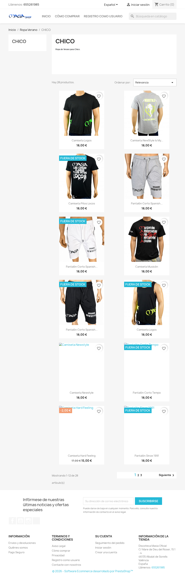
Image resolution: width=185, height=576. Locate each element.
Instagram (28, 520)
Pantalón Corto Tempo (147, 392)
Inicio (46, 16)
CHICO (19, 41)
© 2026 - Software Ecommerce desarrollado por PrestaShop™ (92, 571)
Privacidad (58, 555)
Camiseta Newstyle (82, 392)
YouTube (20, 520)
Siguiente (167, 475)
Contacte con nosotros (66, 564)
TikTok (36, 520)
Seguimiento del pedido (109, 543)
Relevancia (155, 82)
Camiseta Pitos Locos (81, 203)
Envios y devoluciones (22, 543)
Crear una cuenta (106, 552)
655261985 (31, 5)
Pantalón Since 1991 (147, 455)
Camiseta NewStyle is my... (146, 140)
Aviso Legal (58, 546)
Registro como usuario (103, 16)
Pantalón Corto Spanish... (147, 203)
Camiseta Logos (82, 140)
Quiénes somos (18, 547)
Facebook (12, 520)
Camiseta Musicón (146, 266)
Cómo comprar (67, 16)
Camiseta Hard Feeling (82, 455)
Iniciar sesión (103, 547)
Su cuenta (103, 536)
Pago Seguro (16, 552)
